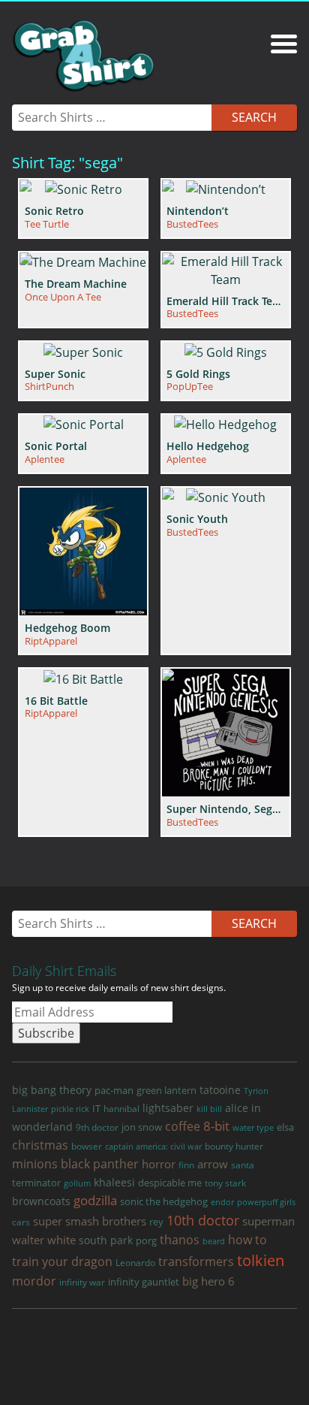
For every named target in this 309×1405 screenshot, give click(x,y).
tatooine (220, 1090)
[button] (284, 41)
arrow (212, 1163)
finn (186, 1165)
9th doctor (97, 1127)
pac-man (114, 1090)
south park (106, 1240)
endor (222, 1201)
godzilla (95, 1200)
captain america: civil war (153, 1146)
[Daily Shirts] (83, 55)
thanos (180, 1239)
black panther (100, 1164)
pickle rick (70, 1108)
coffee (182, 1126)
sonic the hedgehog (164, 1201)
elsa (285, 1127)
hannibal (122, 1108)
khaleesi (114, 1182)
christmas (40, 1145)
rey (156, 1222)
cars (21, 1222)
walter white (44, 1239)
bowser (86, 1146)
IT (96, 1108)
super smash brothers (89, 1220)
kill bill (209, 1108)
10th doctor (202, 1220)
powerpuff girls (266, 1201)
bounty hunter (234, 1146)
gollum (77, 1183)
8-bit (216, 1126)
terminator (36, 1182)
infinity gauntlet (143, 1282)
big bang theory (52, 1090)
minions (35, 1164)
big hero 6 (208, 1281)
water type (253, 1127)
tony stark (225, 1183)
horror (159, 1163)
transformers (196, 1261)
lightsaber (168, 1108)
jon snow (142, 1127)
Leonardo (135, 1262)
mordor (34, 1281)
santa (242, 1165)
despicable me (170, 1182)
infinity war (82, 1282)
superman (268, 1220)
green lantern (166, 1090)
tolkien (260, 1260)
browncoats (41, 1201)
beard (213, 1240)
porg (146, 1240)
